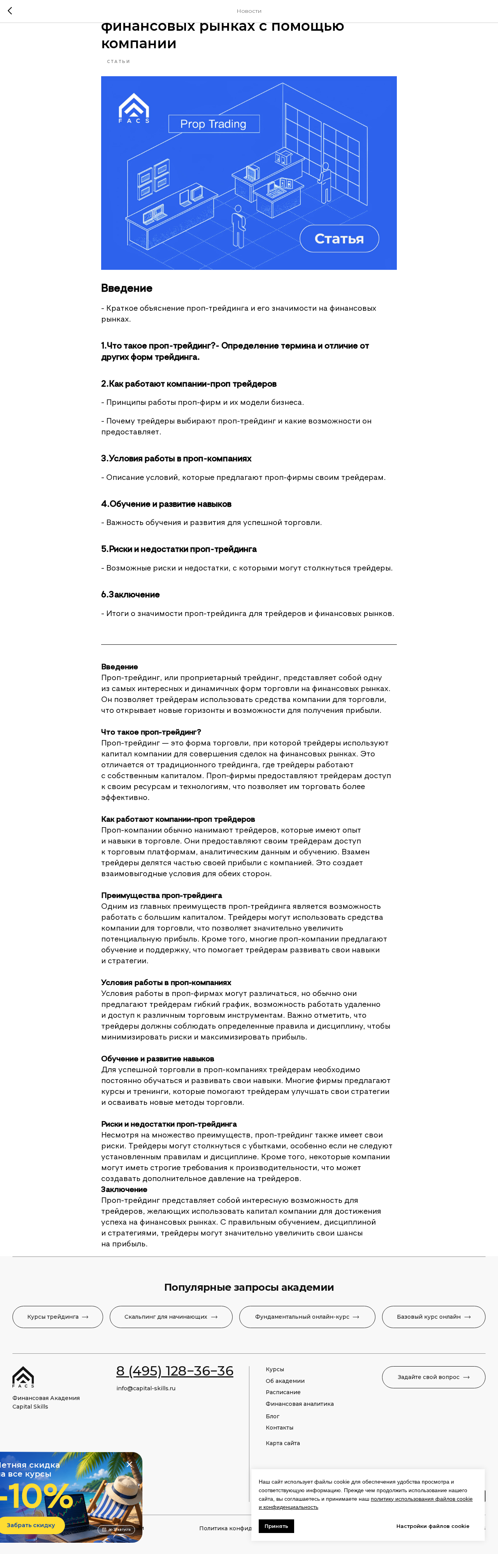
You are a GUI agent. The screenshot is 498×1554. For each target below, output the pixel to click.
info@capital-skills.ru (145, 1388)
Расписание (283, 1392)
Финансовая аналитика (300, 1404)
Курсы (275, 1369)
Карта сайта (283, 1443)
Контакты (279, 1427)
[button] (434, 1377)
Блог (272, 1416)
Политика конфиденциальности (247, 1528)
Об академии (285, 1381)
